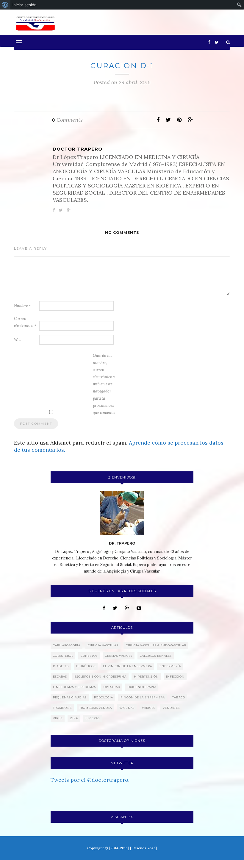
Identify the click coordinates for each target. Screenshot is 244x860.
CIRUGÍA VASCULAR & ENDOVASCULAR (156, 645)
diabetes (61, 666)
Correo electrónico (25, 322)
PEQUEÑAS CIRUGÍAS (70, 697)
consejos (89, 655)
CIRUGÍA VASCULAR (103, 645)
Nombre (22, 305)
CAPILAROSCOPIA (66, 645)
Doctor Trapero (77, 149)
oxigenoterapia (142, 687)
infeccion (175, 676)
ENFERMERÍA (170, 666)
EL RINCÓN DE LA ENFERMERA (127, 666)
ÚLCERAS (92, 718)
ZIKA (74, 718)
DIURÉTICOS (86, 666)
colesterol (63, 655)
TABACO (178, 697)
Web (17, 339)
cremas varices (118, 655)
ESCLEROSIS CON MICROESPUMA (100, 676)
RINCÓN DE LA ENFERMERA (143, 697)
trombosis (62, 707)
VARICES (148, 707)
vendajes (171, 707)
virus (57, 718)
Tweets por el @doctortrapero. (90, 779)
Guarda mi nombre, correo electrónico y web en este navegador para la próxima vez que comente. (104, 384)
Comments (67, 119)
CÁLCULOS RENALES (156, 655)
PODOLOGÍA (103, 697)
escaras (60, 676)
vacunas (126, 707)
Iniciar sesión (24, 4)
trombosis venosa (95, 707)
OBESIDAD (112, 687)
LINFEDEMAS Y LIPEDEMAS (74, 687)
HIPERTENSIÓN (146, 676)
